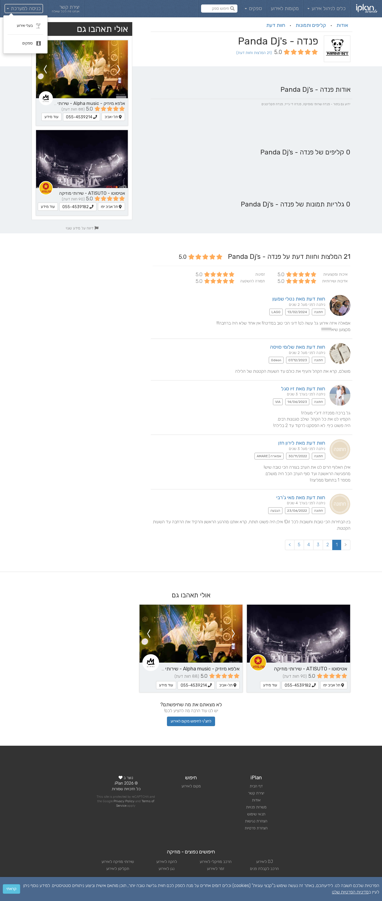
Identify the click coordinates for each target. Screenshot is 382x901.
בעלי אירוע (25, 25)
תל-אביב (112, 116)
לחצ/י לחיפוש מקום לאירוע (191, 721)
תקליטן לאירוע (117, 868)
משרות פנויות (256, 807)
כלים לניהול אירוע (328, 8)
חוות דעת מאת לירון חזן (301, 443)
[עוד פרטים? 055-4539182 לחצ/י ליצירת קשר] (82, 159)
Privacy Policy (124, 801)
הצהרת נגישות (256, 821)
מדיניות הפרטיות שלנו (350, 892)
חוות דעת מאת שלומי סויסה (297, 347)
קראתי (11, 888)
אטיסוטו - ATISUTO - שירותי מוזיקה (92, 193)
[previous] (119, 69)
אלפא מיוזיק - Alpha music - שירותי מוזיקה (84, 103)
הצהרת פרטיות (256, 828)
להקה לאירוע (166, 861)
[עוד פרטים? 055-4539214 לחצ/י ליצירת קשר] (82, 69)
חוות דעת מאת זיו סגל (303, 389)
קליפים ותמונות (311, 25)
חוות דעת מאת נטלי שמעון (298, 299)
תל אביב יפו (110, 206)
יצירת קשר (256, 793)
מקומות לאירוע (285, 8)
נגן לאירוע (167, 868)
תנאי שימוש (256, 814)
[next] (45, 69)
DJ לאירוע (264, 861)
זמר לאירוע (215, 868)
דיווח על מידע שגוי (80, 228)
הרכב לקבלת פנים (264, 868)
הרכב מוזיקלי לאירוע (216, 861)
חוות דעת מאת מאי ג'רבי (300, 497)
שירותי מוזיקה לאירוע (118, 861)
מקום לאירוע (191, 786)
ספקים (254, 8)
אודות (342, 25)
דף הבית (256, 786)
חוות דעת (275, 25)
